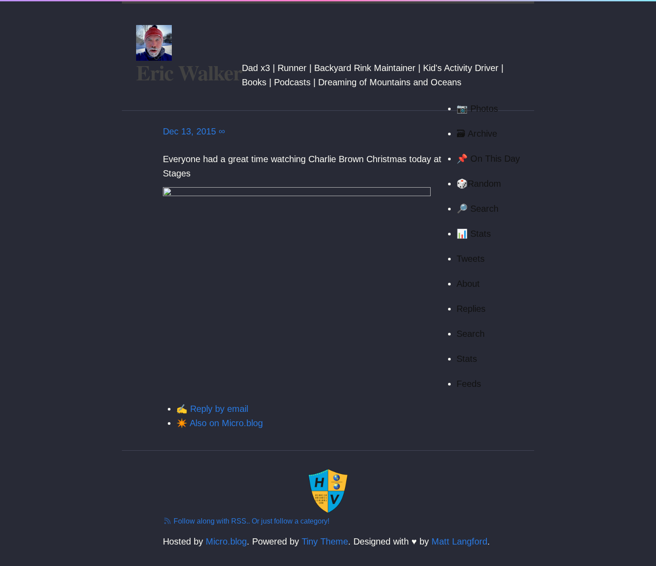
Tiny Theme (325, 541)
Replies (471, 309)
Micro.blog (226, 541)
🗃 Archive (477, 133)
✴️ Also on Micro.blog (219, 423)
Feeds (469, 384)
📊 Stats (474, 234)
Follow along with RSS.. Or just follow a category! (250, 521)
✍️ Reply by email (212, 409)
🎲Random (479, 184)
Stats (467, 359)
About (468, 284)
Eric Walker (189, 72)
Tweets (471, 259)
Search (471, 334)
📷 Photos (477, 108)
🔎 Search (477, 209)
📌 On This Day (488, 159)
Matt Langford (459, 541)
